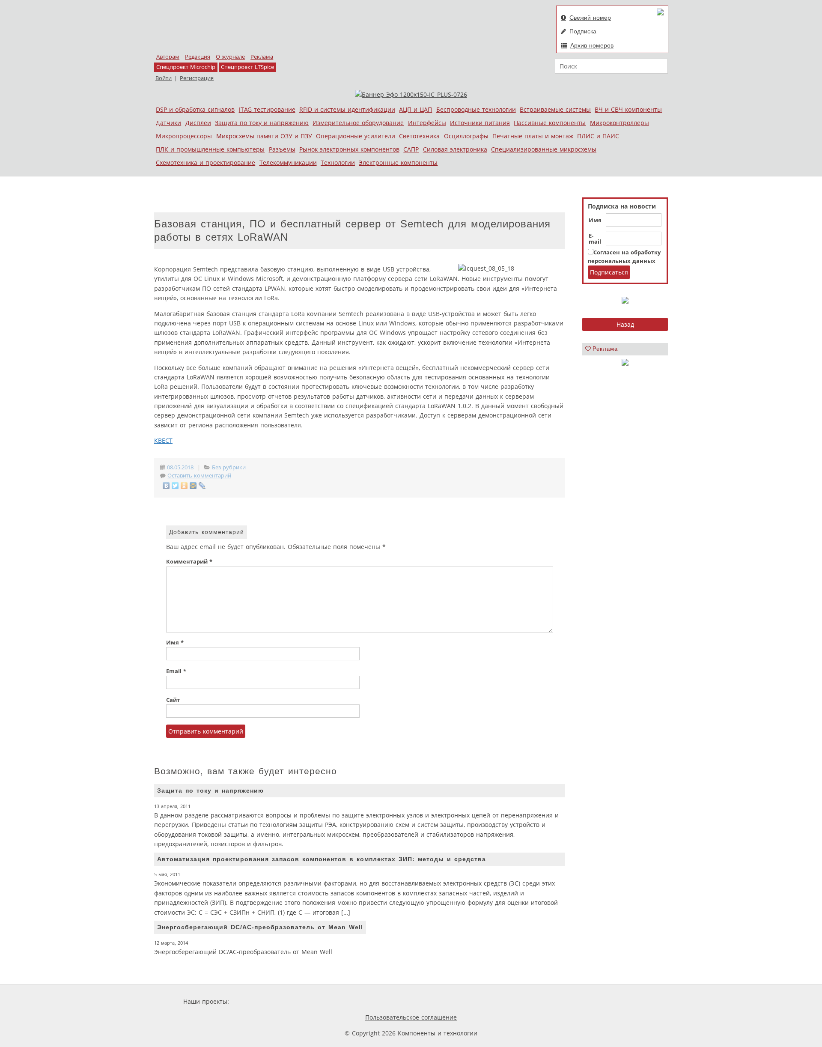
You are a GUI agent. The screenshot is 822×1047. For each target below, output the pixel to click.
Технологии (338, 162)
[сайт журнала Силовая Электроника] (258, 1001)
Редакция (197, 56)
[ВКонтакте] (166, 485)
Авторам (167, 56)
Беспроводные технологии (476, 109)
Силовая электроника (455, 149)
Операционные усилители (355, 136)
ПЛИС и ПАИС (598, 136)
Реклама (261, 56)
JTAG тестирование (267, 109)
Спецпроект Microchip (185, 67)
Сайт (173, 700)
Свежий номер (590, 18)
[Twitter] (175, 485)
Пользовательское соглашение (411, 1017)
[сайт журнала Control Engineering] (500, 1001)
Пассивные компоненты (550, 123)
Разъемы (282, 149)
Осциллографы (466, 136)
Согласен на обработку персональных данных (624, 257)
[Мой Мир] (193, 485)
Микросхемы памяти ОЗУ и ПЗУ (264, 136)
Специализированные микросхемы (543, 149)
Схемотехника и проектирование (205, 162)
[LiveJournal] (202, 485)
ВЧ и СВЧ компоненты (628, 109)
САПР (411, 149)
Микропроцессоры (184, 136)
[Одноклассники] (184, 485)
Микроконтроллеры (619, 123)
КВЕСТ (163, 440)
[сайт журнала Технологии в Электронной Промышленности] (313, 1001)
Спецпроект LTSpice (247, 67)
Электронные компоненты (398, 162)
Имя (595, 221)
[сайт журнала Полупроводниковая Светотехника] (376, 1001)
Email (176, 671)
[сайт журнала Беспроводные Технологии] (443, 1001)
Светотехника (419, 136)
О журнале (230, 56)
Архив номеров (592, 45)
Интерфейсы (427, 123)
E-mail (595, 239)
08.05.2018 (181, 467)
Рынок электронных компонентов (349, 149)
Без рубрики (229, 467)
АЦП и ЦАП (415, 109)
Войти (163, 78)
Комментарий (189, 561)
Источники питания (480, 123)
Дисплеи (198, 123)
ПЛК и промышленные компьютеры (210, 149)
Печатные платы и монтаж (532, 136)
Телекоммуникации (288, 162)
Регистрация (197, 78)
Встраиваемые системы (555, 109)
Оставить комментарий (199, 475)
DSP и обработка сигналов (195, 109)
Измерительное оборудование (358, 123)
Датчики (168, 123)
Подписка (582, 31)
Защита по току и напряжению (262, 123)
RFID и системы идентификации (347, 109)
